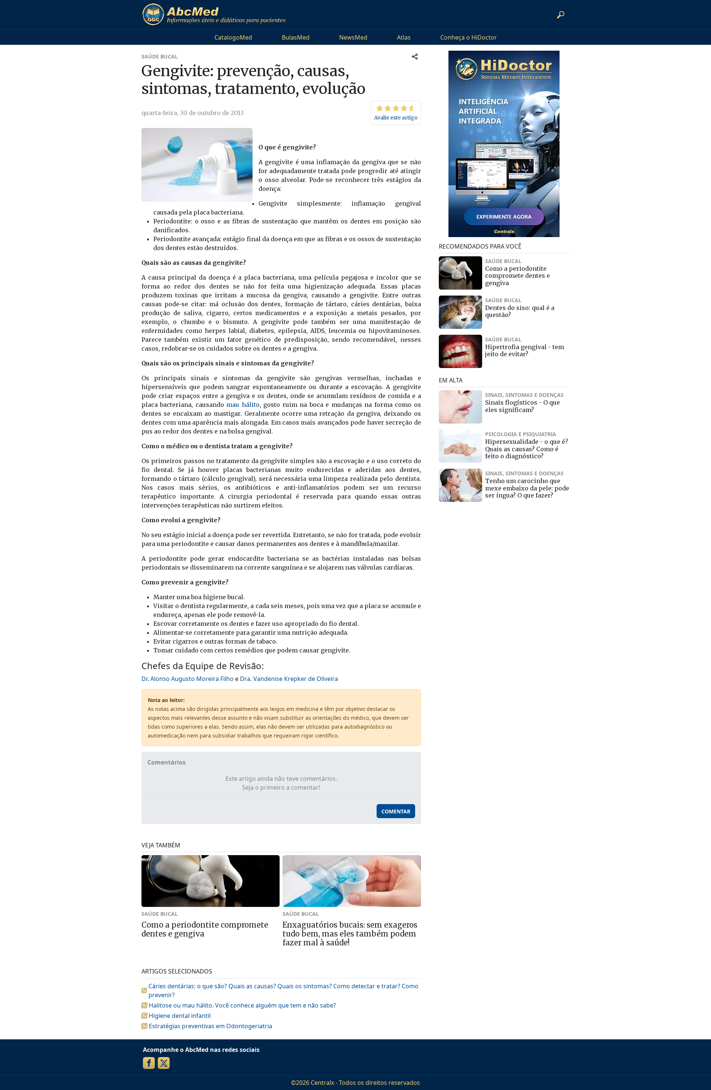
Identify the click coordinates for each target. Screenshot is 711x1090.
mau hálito (242, 404)
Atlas (404, 37)
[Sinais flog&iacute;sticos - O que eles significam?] (461, 406)
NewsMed (353, 37)
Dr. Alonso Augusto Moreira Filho (187, 679)
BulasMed (296, 37)
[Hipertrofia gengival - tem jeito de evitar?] (461, 351)
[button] (561, 14)
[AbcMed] (213, 15)
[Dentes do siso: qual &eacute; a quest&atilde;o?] (461, 312)
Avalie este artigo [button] (396, 117)
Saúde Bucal (159, 56)
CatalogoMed (233, 37)
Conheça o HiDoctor (468, 37)
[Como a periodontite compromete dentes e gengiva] (461, 273)
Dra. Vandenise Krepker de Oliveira (289, 679)
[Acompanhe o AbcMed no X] (164, 1063)
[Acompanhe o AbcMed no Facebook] (149, 1063)
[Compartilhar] (414, 56)
